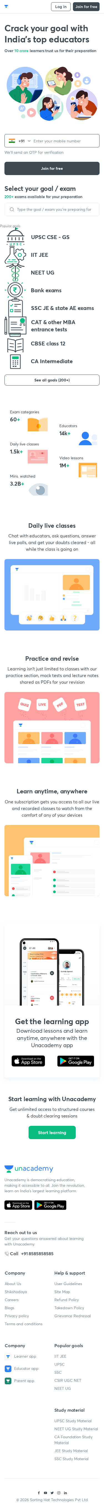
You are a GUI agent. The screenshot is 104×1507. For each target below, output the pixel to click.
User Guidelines (68, 1283)
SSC (58, 1372)
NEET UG (62, 1388)
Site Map (62, 1291)
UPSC (59, 1364)
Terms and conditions (23, 1323)
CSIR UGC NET (67, 1380)
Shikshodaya (16, 1291)
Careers (12, 1299)
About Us (13, 1283)
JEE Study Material (71, 1450)
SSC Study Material (71, 1458)
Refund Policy (66, 1299)
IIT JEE (60, 1356)
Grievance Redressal (72, 1315)
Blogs (9, 1307)
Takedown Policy (69, 1307)
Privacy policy (17, 1315)
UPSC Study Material (73, 1420)
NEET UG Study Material (76, 1428)
